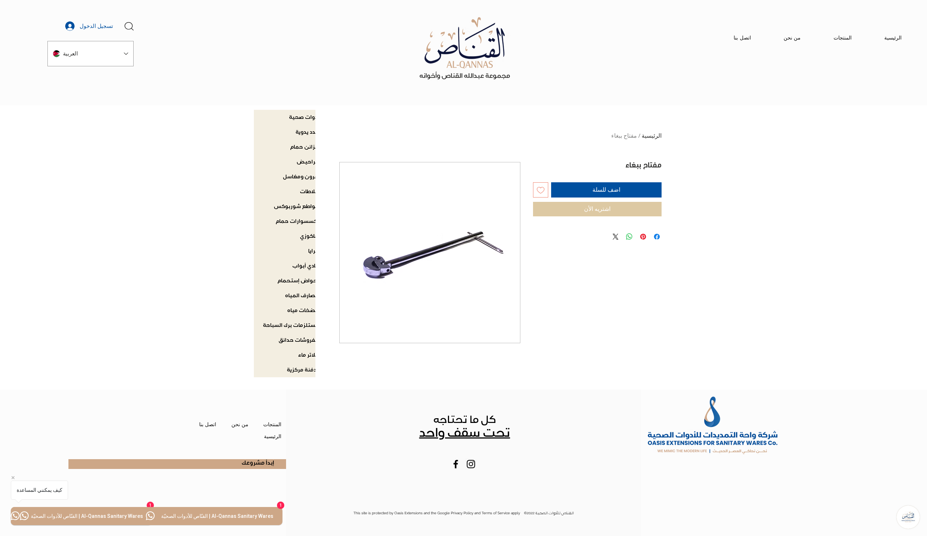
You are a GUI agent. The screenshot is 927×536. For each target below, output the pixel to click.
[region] (130, 19)
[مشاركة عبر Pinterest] (643, 236)
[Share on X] (615, 236)
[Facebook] (455, 464)
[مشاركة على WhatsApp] (629, 236)
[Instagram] (471, 464)
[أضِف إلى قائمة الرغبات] (540, 190)
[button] (129, 26)
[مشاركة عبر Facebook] (657, 236)
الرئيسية (652, 135)
